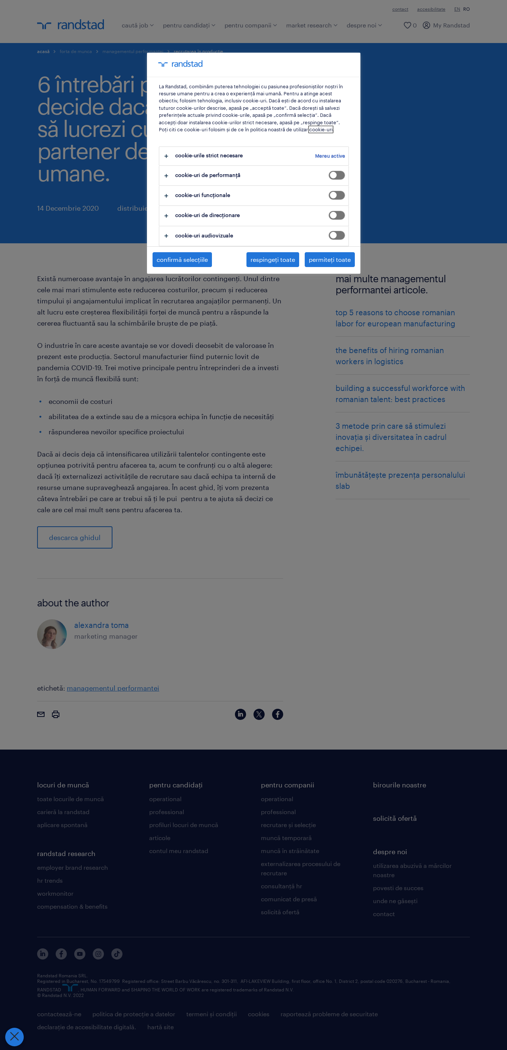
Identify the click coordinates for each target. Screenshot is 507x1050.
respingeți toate (273, 259)
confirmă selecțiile (182, 259)
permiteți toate (330, 259)
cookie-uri (321, 129)
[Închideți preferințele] (14, 1037)
